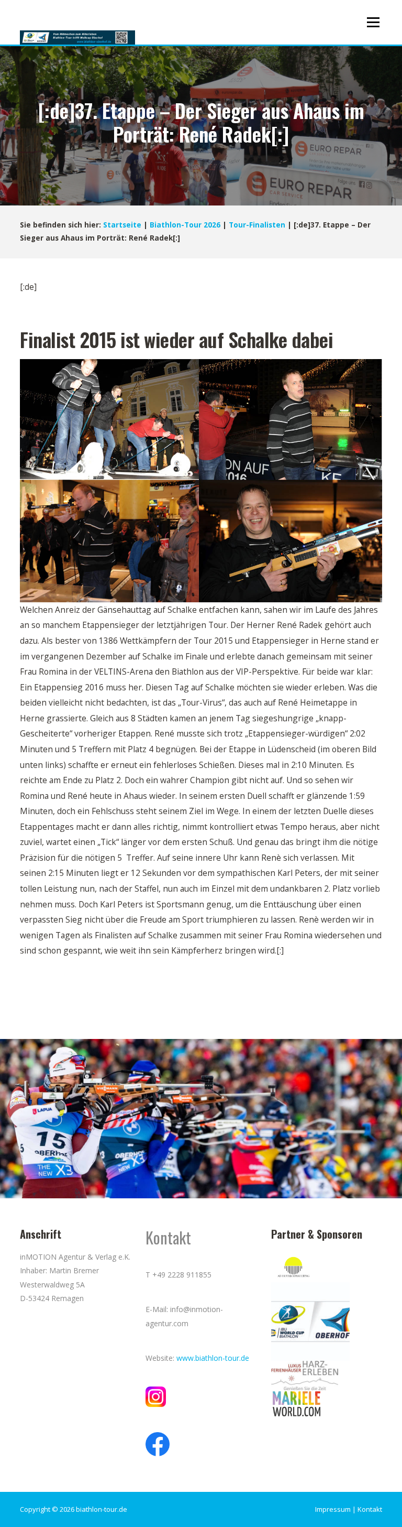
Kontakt (370, 1509)
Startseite (122, 225)
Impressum (333, 1509)
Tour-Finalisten (257, 225)
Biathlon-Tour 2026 (185, 225)
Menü (373, 22)
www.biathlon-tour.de (212, 1358)
